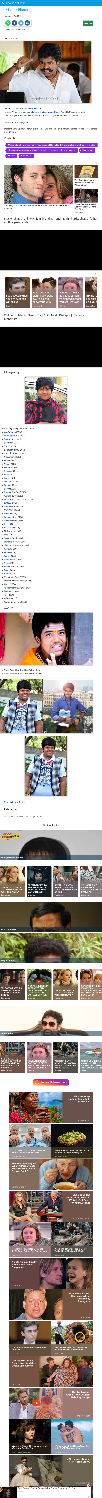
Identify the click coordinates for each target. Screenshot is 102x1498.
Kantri (6, 556)
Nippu (6, 464)
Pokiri (6, 570)
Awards (11, 156)
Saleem (7, 514)
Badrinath (8, 475)
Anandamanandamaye (29, 112)
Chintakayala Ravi (12, 542)
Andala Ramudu (11, 567)
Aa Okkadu (9, 528)
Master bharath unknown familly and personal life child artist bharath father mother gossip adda (51, 145)
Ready (16, 450)
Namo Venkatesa (11, 506)
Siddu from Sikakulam (13, 545)
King (6, 535)
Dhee (6, 563)
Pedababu (8, 591)
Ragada (7, 485)
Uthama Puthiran (12, 492)
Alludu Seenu (10, 432)
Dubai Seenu (9, 559)
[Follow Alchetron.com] (51, 1086)
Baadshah (8, 443)
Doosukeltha (9, 439)
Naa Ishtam (9, 457)
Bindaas (43, 112)
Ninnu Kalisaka (10, 521)
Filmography (87, 150)
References (26, 156)
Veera (6, 478)
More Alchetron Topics (14, 802)
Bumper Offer (10, 517)
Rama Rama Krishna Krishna (16, 499)
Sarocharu (8, 446)
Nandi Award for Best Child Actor (27, 108)
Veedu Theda (54, 112)
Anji (5, 595)
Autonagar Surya (11, 436)
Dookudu (8, 471)
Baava (7, 489)
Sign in (88, 23)
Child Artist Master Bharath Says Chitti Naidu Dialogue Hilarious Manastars (41, 150)
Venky (15, 112)
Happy (7, 574)
